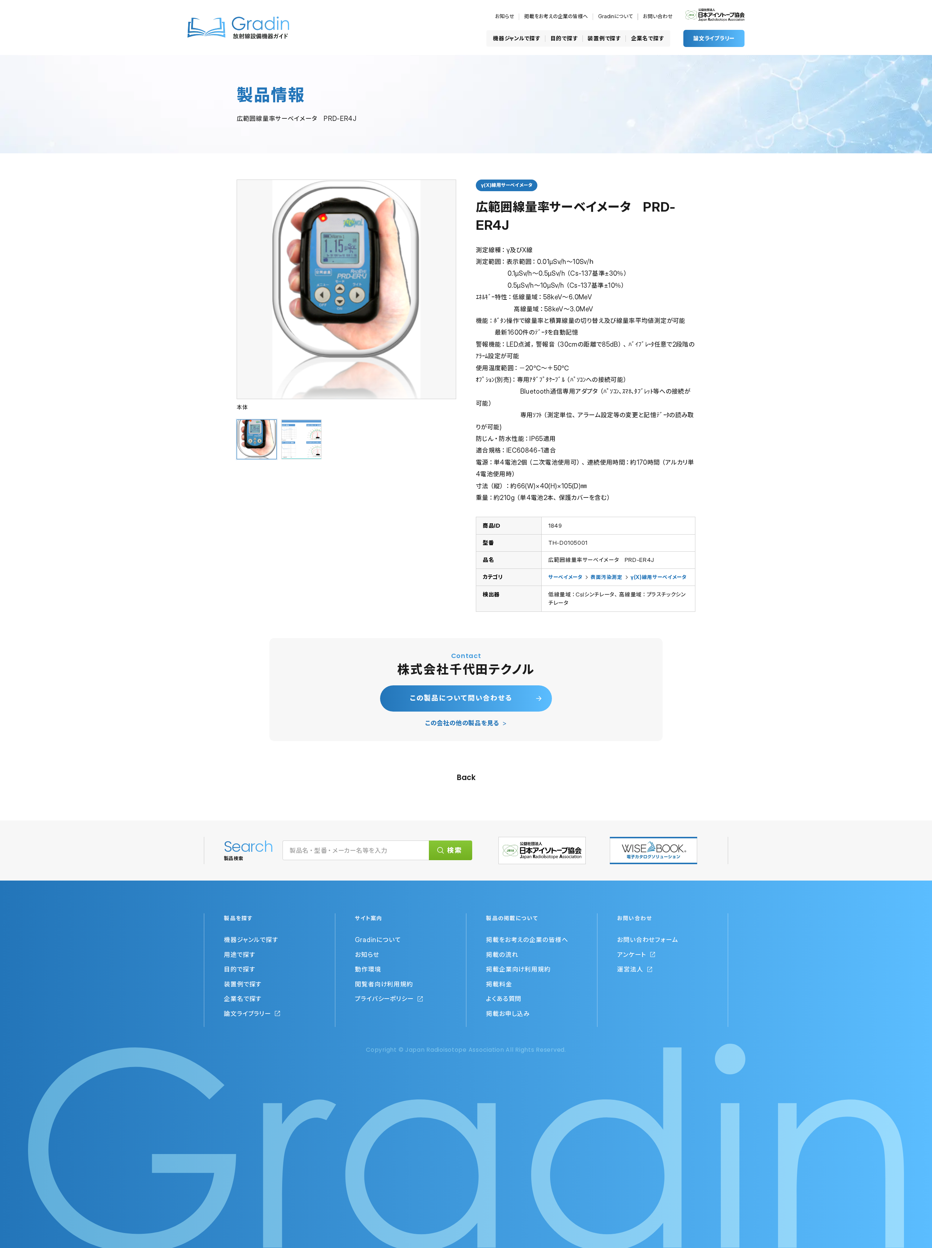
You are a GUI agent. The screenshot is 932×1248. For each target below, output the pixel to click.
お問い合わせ (657, 16)
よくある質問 (503, 999)
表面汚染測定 (607, 577)
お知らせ (504, 16)
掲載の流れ (502, 954)
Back (466, 777)
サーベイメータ (565, 577)
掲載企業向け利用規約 (518, 969)
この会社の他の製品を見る (462, 723)
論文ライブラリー (714, 38)
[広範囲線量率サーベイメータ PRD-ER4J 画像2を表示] (301, 440)
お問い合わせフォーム (647, 940)
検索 (454, 850)
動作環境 (368, 969)
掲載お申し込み (508, 1013)
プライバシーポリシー (384, 999)
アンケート (631, 954)
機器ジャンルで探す (516, 38)
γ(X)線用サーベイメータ (658, 577)
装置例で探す (604, 38)
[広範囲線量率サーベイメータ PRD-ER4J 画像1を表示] (257, 440)
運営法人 (630, 969)
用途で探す (239, 954)
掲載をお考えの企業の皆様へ (556, 16)
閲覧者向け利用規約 (384, 984)
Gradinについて (615, 16)
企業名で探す (647, 38)
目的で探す (564, 38)
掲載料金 (499, 984)
